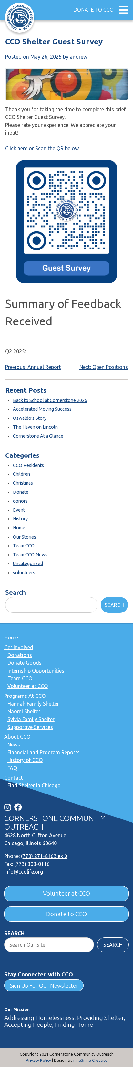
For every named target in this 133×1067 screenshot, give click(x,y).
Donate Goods (24, 663)
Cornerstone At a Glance (38, 436)
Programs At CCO (25, 696)
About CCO (17, 737)
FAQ (12, 768)
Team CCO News (30, 554)
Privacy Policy (38, 1060)
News (13, 744)
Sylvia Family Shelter (31, 719)
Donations (19, 655)
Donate (20, 492)
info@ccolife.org (23, 872)
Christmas (23, 483)
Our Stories (24, 537)
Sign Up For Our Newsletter (44, 985)
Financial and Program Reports (43, 752)
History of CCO (25, 760)
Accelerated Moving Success (42, 409)
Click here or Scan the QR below (42, 148)
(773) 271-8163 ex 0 (44, 856)
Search (15, 592)
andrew (78, 57)
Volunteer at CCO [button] (66, 893)
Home (19, 527)
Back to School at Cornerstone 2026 (50, 400)
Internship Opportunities (35, 670)
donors (20, 500)
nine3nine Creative (90, 1060)
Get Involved (18, 647)
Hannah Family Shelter (33, 704)
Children (21, 474)
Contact (13, 778)
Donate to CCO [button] (93, 10)
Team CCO (24, 545)
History (20, 518)
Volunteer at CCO (27, 686)
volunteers (24, 572)
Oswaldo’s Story (29, 418)
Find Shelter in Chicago (34, 785)
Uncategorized (28, 563)
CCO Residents (28, 465)
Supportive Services (30, 727)
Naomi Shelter (23, 711)
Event (19, 510)
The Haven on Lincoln (35, 427)
